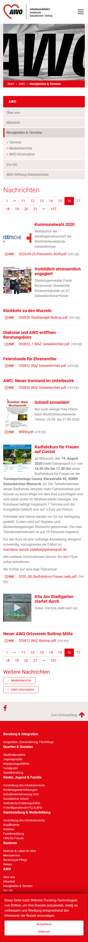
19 (17, 209)
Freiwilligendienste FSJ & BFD (22, 807)
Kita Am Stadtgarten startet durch (54, 599)
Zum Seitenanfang (64, 715)
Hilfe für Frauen (13, 838)
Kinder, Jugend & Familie (22, 777)
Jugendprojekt (12, 759)
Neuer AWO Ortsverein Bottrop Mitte (38, 633)
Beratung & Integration (20, 734)
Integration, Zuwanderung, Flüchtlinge (28, 742)
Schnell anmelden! (52, 402)
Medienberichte (20, 148)
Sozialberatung (13, 772)
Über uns (13, 113)
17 (78, 201)
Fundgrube (10, 768)
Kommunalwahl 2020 (55, 224)
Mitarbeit (13, 123)
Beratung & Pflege (15, 860)
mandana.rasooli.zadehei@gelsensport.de (34, 550)
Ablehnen (44, 931)
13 (42, 201)
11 (23, 201)
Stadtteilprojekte (14, 754)
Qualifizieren (11, 825)
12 (32, 201)
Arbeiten (8, 829)
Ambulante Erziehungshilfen (21, 803)
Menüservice (11, 855)
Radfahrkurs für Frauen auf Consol (57, 449)
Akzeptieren (44, 924)
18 (8, 209)
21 (35, 209)
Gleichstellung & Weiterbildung (26, 812)
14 (51, 201)
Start (10, 84)
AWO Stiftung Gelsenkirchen (27, 175)
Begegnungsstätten (16, 763)
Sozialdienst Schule (16, 798)
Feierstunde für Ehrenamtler (30, 358)
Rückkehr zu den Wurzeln (27, 310)
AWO (22, 84)
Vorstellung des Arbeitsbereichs (24, 785)
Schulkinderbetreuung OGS (21, 794)
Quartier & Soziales (18, 747)
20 (26, 209)
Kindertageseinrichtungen (20, 789)
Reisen (7, 864)
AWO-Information (22, 154)
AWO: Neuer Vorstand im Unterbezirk (38, 380)
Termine (15, 142)
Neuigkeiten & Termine (31, 132)
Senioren (10, 843)
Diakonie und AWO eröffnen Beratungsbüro (29, 335)
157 (53, 209)
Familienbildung (13, 833)
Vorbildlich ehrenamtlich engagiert (58, 271)
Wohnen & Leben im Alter (19, 851)
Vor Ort (11, 165)
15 (60, 201)
